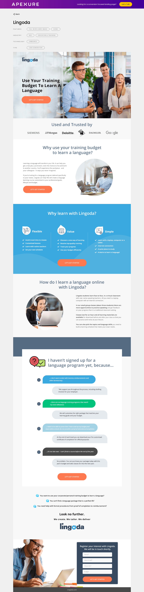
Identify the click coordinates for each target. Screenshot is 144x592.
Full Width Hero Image (38, 29)
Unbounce (33, 41)
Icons (55, 29)
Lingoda (21, 22)
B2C (30, 35)
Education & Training (47, 35)
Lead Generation (35, 48)
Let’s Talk (126, 4)
